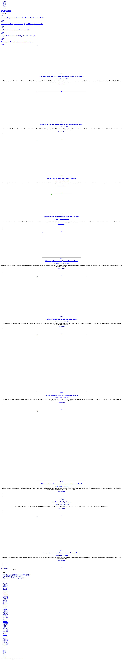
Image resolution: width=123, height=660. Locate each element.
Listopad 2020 (5, 627)
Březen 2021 (5, 625)
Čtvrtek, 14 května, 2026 (64, 180)
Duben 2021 (5, 624)
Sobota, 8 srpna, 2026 (64, 78)
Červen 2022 (5, 611)
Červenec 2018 (5, 643)
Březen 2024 (5, 598)
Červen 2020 (5, 630)
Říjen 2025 (5, 588)
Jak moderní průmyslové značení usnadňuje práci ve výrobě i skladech (61, 484)
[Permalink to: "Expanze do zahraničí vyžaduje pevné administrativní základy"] (61, 549)
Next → (6, 568)
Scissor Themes (7, 658)
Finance (4, 4)
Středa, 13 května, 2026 (64, 321)
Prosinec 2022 (5, 605)
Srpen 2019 (5, 638)
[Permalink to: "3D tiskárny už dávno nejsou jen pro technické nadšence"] (61, 257)
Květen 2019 (5, 640)
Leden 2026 (5, 587)
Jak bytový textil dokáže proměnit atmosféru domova (61, 319)
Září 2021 (5, 621)
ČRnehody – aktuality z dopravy (61, 502)
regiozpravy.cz (6, 11)
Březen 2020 (5, 632)
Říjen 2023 (5, 600)
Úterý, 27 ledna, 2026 (64, 555)
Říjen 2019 (5, 637)
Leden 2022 (5, 616)
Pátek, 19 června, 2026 (64, 126)
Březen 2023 (5, 604)
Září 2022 (5, 608)
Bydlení (4, 3)
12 (4, 568)
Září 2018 (5, 642)
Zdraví (4, 7)
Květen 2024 (5, 597)
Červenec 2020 (5, 629)
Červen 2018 (5, 644)
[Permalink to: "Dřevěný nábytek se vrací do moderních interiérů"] (61, 174)
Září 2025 (5, 589)
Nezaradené (61, 499)
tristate (3, 20)
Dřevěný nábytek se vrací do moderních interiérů (15, 30)
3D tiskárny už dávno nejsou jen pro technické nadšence (17, 42)
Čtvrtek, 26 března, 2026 (64, 504)
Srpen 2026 (5, 583)
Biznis (4, 2)
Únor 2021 (5, 626)
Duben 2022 (5, 613)
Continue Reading (61, 83)
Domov (4, 1)
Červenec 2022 (5, 610)
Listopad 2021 (5, 618)
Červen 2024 (5, 596)
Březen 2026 (5, 586)
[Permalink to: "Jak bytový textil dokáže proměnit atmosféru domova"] (61, 315)
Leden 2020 (5, 635)
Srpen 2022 (5, 609)
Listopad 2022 (5, 607)
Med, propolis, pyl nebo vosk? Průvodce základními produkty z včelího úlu (22, 18)
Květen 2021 (5, 623)
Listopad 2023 (5, 599)
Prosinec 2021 (5, 617)
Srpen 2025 (5, 590)
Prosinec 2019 (5, 636)
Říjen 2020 (5, 628)
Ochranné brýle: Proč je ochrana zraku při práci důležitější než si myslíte (22, 24)
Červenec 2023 (5, 603)
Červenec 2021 (5, 622)
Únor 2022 (5, 615)
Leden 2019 (5, 641)
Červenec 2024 (5, 595)
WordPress (20, 658)
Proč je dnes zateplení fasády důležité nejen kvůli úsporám (61, 395)
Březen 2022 (5, 614)
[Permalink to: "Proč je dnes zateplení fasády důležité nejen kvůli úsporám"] (61, 391)
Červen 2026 (5, 584)
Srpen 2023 (5, 602)
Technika (4, 6)
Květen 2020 (5, 631)
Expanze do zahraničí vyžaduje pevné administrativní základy (61, 553)
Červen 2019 (5, 639)
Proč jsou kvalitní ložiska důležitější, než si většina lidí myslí (18, 36)
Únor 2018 (5, 645)
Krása (4, 5)
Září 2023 (5, 601)
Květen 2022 (5, 612)
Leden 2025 (5, 594)
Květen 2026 (5, 585)
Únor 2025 (5, 593)
